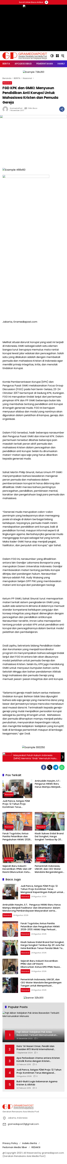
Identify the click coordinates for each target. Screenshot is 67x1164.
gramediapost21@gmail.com (23, 1124)
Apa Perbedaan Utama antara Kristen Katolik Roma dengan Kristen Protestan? (38, 1060)
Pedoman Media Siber (14, 1147)
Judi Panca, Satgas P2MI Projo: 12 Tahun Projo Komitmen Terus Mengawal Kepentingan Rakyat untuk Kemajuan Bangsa (16, 804)
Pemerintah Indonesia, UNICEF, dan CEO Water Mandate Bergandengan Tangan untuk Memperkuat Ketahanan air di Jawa (49, 869)
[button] (52, 56)
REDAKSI (35, 1147)
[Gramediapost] (24, 55)
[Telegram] (55, 767)
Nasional (7, 83)
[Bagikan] (62, 109)
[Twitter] (49, 767)
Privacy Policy (10, 1143)
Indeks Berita (29, 1143)
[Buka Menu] (57, 56)
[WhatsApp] (62, 767)
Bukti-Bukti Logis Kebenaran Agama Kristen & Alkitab (37, 1083)
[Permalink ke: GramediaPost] (6, 109)
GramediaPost (16, 108)
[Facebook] (43, 767)
